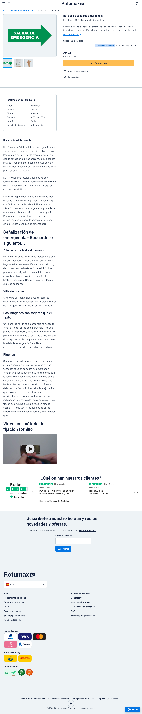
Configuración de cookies (83, 698)
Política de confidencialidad (33, 698)
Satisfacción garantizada (83, 615)
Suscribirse (63, 548)
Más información (71, 34)
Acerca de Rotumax (80, 602)
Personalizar (101, 63)
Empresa (101, 698)
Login (6, 606)
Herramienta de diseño (15, 597)
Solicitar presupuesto (14, 615)
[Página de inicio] (71, 574)
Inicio (5, 10)
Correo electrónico (63, 535)
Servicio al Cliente (12, 620)
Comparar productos (14, 602)
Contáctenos (77, 597)
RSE (73, 611)
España (13, 584)
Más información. (87, 530)
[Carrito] (137, 3)
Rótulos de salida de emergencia (24, 10)
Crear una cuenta (12, 611)
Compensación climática (83, 606)
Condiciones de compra (58, 698)
